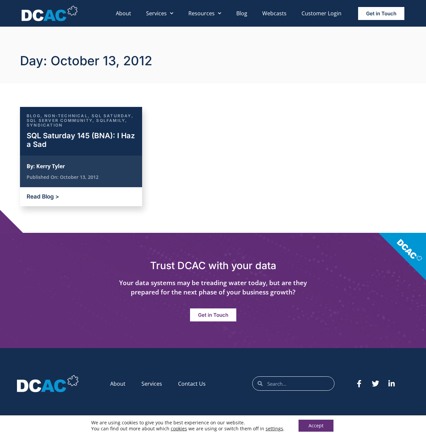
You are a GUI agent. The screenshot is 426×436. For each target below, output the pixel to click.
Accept (316, 425)
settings (274, 429)
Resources (201, 13)
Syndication (45, 125)
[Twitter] (375, 383)
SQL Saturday (111, 115)
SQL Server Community (60, 120)
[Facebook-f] (359, 383)
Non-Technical (66, 115)
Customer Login (321, 13)
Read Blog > (43, 196)
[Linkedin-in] (391, 383)
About (123, 13)
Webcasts (274, 13)
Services (156, 13)
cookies (179, 428)
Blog (241, 13)
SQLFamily (110, 120)
